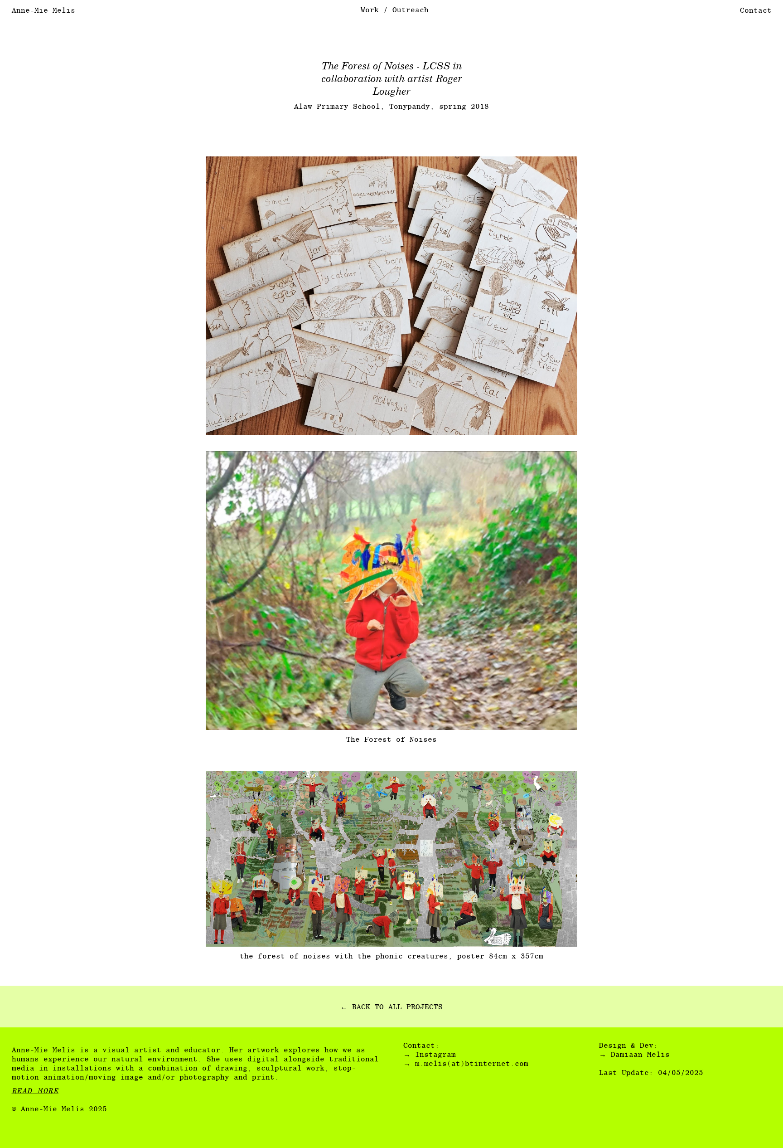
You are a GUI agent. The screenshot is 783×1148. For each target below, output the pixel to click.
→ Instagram (429, 1054)
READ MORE (35, 1090)
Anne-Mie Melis (43, 10)
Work (370, 9)
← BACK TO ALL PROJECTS (391, 1006)
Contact (756, 10)
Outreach (410, 9)
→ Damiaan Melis (634, 1054)
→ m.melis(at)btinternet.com (465, 1063)
